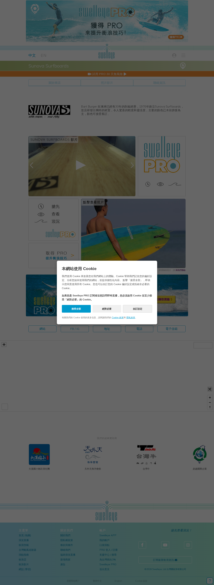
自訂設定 (137, 308)
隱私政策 (130, 317)
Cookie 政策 (118, 317)
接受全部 (76, 308)
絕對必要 (107, 308)
